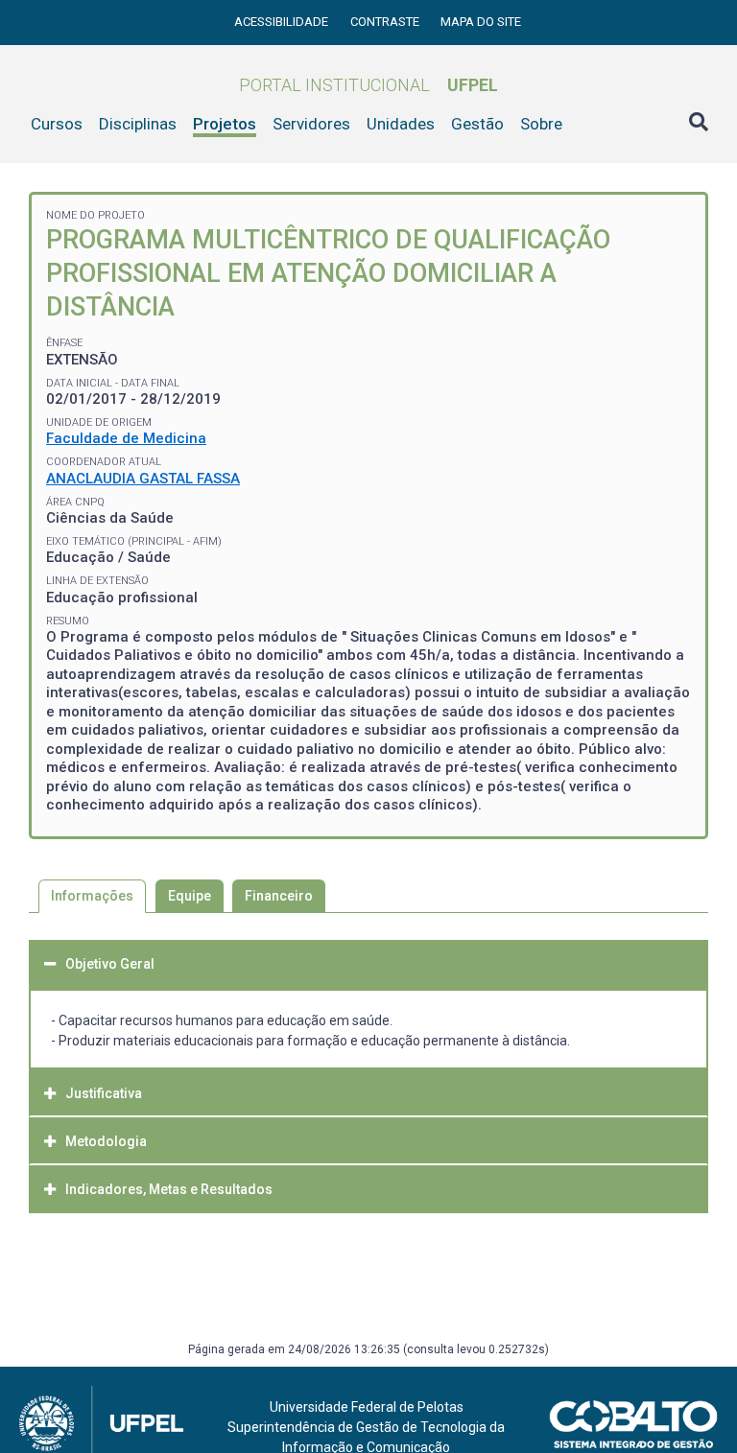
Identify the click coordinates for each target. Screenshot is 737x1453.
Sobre (541, 123)
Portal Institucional (368, 85)
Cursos (57, 123)
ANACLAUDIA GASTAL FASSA (143, 478)
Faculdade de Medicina (126, 438)
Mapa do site (480, 21)
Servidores (311, 123)
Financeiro (279, 895)
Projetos (224, 123)
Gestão (477, 123)
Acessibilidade (282, 21)
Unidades (401, 123)
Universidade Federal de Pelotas (367, 1407)
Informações (92, 895)
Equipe (189, 895)
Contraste (386, 21)
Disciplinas (138, 123)
